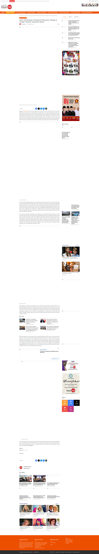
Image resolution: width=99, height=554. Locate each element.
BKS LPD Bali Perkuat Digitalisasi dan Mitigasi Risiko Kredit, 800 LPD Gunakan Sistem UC (53, 328)
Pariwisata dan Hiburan (41, 12)
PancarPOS (25, 111)
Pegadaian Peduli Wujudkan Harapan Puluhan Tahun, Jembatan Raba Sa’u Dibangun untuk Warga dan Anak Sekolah (75, 220)
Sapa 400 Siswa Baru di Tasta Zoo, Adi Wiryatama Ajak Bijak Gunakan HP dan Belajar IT (74, 33)
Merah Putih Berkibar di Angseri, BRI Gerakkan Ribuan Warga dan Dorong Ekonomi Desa (25, 483)
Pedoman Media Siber (69, 539)
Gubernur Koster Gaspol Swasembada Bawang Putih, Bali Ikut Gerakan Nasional (53, 496)
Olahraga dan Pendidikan (53, 12)
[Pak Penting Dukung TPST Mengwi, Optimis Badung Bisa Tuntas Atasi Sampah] (75, 165)
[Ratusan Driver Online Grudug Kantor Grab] (65, 39)
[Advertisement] (71, 85)
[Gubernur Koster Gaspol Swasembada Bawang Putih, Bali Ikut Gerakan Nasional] (53, 491)
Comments (76, 16)
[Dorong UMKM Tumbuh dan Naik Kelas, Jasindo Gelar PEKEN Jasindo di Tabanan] (53, 478)
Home (21, 15)
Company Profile (53, 542)
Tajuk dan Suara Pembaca (87, 12)
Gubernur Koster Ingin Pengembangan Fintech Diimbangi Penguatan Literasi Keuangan (25, 497)
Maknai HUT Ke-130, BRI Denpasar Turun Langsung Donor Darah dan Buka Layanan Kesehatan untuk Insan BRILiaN (73, 44)
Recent (70, 16)
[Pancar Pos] (6, 6)
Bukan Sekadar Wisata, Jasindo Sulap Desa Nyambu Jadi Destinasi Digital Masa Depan (39, 496)
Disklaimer (67, 543)
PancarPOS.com (23, 24)
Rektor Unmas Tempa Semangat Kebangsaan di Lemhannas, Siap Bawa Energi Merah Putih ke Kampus (66, 220)
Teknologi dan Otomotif (64, 12)
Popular (64, 16)
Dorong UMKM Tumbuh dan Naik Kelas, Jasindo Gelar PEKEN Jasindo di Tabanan (53, 483)
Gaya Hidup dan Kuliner (75, 12)
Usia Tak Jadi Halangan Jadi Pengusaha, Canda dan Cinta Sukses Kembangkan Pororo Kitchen (73, 28)
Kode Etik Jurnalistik (68, 552)
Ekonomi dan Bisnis (10, 12)
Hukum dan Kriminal (31, 12)
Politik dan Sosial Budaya (20, 12)
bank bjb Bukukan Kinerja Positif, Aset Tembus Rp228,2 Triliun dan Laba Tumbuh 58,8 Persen (39, 483)
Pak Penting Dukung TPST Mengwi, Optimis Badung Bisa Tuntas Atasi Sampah (75, 207)
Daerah (2, 12)
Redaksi (51, 544)
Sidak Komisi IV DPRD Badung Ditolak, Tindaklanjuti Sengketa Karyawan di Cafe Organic (73, 22)
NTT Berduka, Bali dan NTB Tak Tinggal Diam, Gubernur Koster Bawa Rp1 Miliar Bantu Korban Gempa (66, 135)
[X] (26, 468)
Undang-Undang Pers (75, 552)
